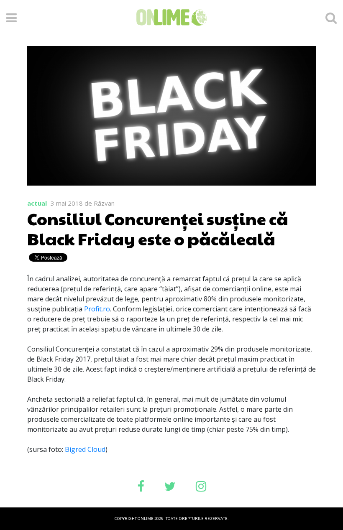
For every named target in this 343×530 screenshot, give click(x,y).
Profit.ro (97, 308)
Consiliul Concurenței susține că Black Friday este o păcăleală (157, 228)
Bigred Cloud (85, 449)
